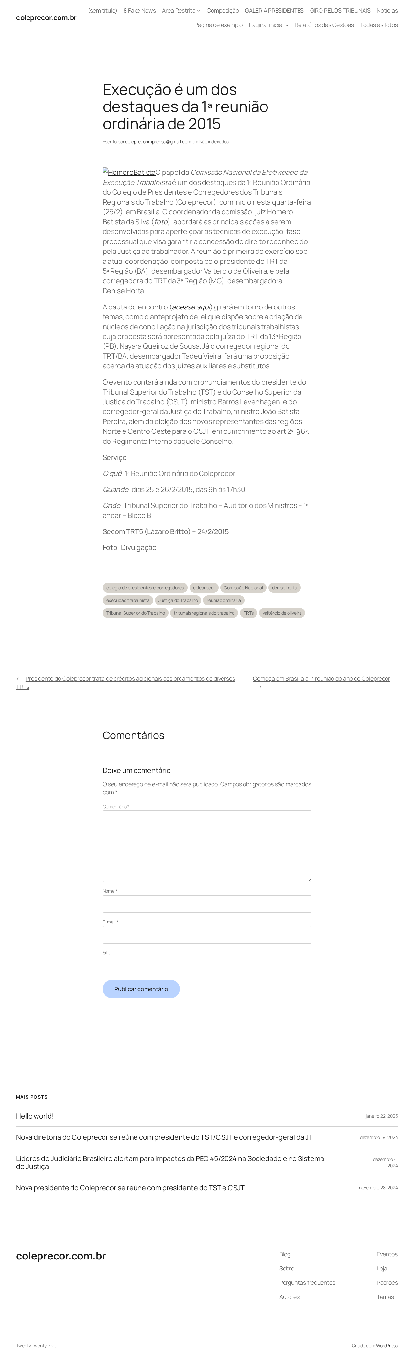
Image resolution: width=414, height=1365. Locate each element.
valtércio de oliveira (282, 613)
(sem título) (102, 10)
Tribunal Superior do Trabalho (135, 613)
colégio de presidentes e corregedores (145, 588)
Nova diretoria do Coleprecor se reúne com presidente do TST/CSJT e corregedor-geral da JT (164, 1137)
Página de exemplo (218, 24)
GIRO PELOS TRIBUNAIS (340, 10)
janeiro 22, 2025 (382, 1116)
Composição (223, 10)
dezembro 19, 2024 (379, 1137)
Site (107, 952)
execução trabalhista (128, 600)
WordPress (387, 1345)
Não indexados (214, 142)
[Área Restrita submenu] (199, 10)
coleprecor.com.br (46, 17)
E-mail (110, 922)
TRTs (249, 613)
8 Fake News (140, 10)
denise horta (285, 588)
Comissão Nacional (243, 588)
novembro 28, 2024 (378, 1187)
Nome (110, 891)
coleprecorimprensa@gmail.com (158, 142)
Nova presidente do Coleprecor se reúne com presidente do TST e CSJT (130, 1188)
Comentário (116, 806)
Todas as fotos (379, 24)
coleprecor (204, 588)
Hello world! (35, 1116)
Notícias (387, 10)
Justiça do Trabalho (178, 600)
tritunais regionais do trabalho (204, 613)
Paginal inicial (266, 24)
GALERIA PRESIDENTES (274, 10)
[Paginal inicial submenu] (287, 25)
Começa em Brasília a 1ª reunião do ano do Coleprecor (321, 678)
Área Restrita (179, 10)
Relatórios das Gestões (324, 24)
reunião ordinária (224, 600)
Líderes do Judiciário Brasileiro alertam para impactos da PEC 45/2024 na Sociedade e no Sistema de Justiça (170, 1162)
